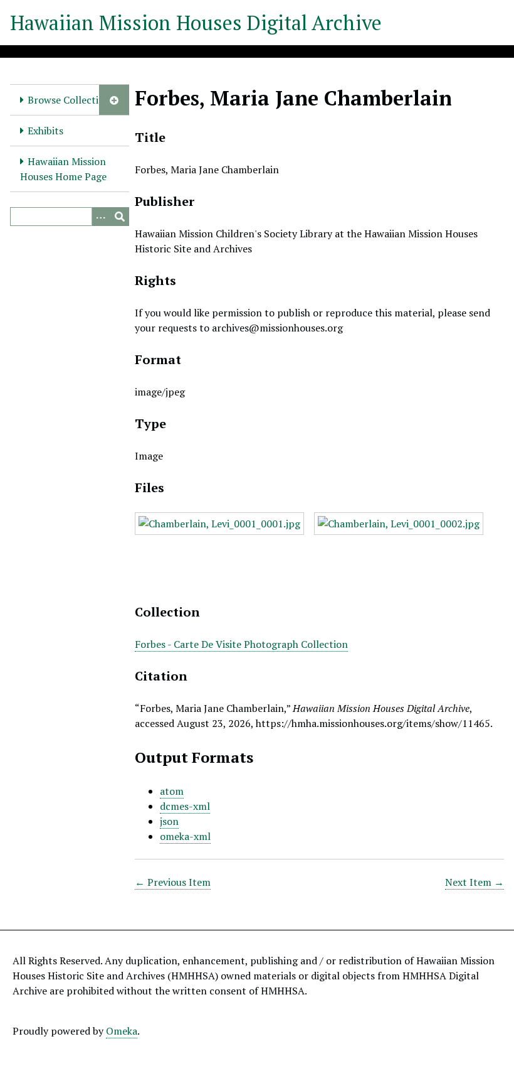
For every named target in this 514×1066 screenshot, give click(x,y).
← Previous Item (173, 882)
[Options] (101, 216)
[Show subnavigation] (114, 100)
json (169, 821)
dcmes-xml (185, 806)
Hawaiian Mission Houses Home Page (63, 168)
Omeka (121, 1031)
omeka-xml (185, 836)
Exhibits (45, 130)
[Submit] (119, 216)
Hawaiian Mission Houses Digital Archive (196, 22)
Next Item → (474, 882)
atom (172, 791)
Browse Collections (71, 100)
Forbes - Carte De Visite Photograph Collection (241, 644)
